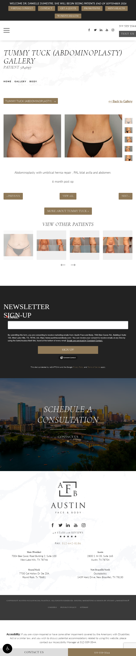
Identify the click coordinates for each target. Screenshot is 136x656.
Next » (125, 196)
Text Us (127, 34)
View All (68, 196)
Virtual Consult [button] (22, 8)
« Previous (13, 196)
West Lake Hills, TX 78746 (34, 556)
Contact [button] (46, 8)
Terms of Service (94, 367)
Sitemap (84, 607)
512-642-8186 (71, 543)
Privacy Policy (78, 367)
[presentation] (63, 265)
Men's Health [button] (116, 8)
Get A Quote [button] (68, 8)
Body (33, 81)
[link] (88, 642)
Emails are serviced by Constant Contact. (85, 340)
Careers (52, 607)
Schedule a (68, 415)
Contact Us (68, 437)
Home (8, 81)
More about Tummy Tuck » (68, 211)
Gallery (21, 81)
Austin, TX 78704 (100, 556)
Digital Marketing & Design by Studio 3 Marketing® (101, 601)
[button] (7, 648)
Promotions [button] (92, 8)
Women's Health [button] (67, 16)
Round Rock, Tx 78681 (34, 574)
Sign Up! (68, 350)
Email (13, 317)
